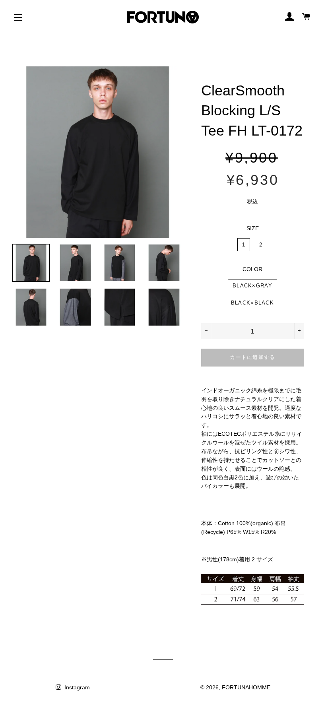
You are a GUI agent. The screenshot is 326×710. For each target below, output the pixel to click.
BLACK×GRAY (252, 286)
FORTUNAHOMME (246, 687)
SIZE (252, 228)
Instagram (76, 687)
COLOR (252, 269)
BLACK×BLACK (252, 303)
